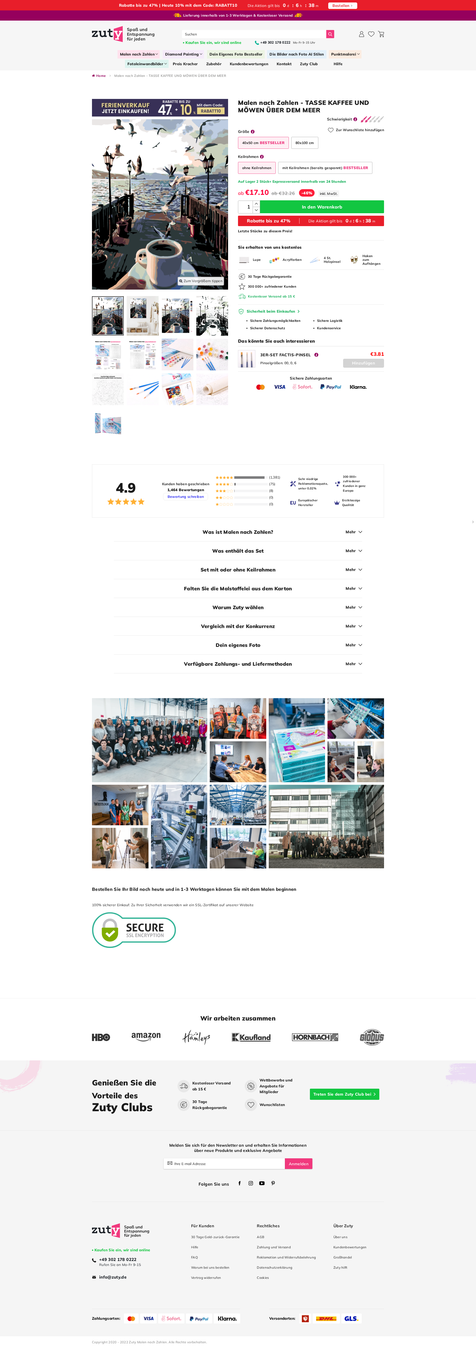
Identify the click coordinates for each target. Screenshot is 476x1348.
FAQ (194, 1257)
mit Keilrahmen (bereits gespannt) (325, 167)
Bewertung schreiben (186, 496)
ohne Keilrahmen (256, 168)
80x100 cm (305, 143)
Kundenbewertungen (350, 1247)
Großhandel (342, 1257)
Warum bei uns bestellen (210, 1267)
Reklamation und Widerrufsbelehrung (286, 1257)
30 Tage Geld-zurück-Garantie (215, 1237)
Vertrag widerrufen (206, 1278)
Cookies (263, 1278)
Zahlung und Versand (274, 1247)
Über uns (340, 1237)
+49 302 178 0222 (118, 1259)
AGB (260, 1237)
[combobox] (254, 34)
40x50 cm (263, 142)
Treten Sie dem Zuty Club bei (342, 1094)
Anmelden (298, 1163)
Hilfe (194, 1247)
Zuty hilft (340, 1267)
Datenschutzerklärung (274, 1267)
